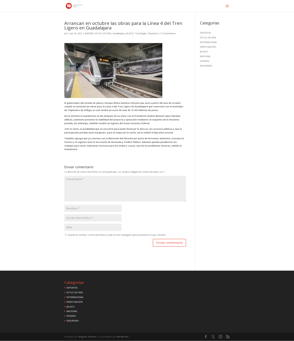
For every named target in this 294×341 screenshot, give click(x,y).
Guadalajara (118, 33)
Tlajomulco (152, 33)
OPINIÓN (204, 61)
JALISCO (130, 33)
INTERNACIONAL (208, 42)
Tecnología (140, 33)
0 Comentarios (168, 33)
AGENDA (89, 33)
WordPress (122, 336)
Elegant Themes (87, 336)
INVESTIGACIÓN (208, 46)
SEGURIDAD (206, 65)
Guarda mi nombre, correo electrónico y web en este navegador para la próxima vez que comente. (117, 234)
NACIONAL (205, 56)
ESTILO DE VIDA (103, 33)
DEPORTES (205, 32)
